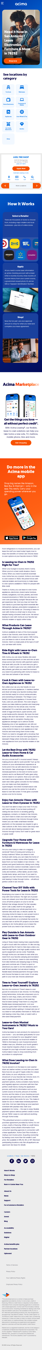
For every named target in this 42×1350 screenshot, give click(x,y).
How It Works (9, 1170)
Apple (13, 538)
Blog (6, 1221)
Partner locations (10, 1249)
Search (32, 179)
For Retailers (9, 1180)
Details (17, 179)
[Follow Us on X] (24, 1162)
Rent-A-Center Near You (13, 1184)
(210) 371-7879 (21, 164)
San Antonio (25, 1156)
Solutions (7, 1233)
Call (25, 179)
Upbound (8, 1253)
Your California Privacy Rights (15, 1278)
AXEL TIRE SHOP (21, 157)
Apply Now (21, 168)
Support (7, 1200)
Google (30, 538)
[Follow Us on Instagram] (31, 1162)
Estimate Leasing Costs (21, 173)
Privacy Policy (10, 1271)
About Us (7, 1191)
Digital (6, 1237)
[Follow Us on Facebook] (11, 1162)
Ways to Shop (9, 1175)
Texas (17, 1156)
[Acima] (21, 5)
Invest (6, 1216)
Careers (7, 1212)
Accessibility (9, 1228)
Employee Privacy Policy (14, 1284)
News (6, 1196)
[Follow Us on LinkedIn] (17, 1162)
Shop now (13, 61)
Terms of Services (12, 1265)
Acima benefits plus (11, 1244)
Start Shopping (21, 443)
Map (9, 179)
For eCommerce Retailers (14, 1205)
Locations (10, 1156)
